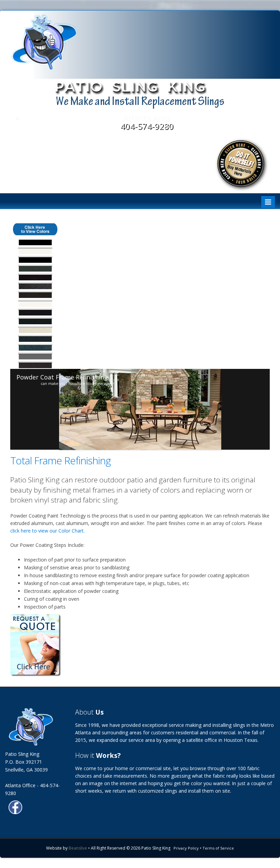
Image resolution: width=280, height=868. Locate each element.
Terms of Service (218, 848)
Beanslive (78, 848)
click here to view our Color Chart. (47, 530)
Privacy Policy (186, 848)
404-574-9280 (146, 126)
